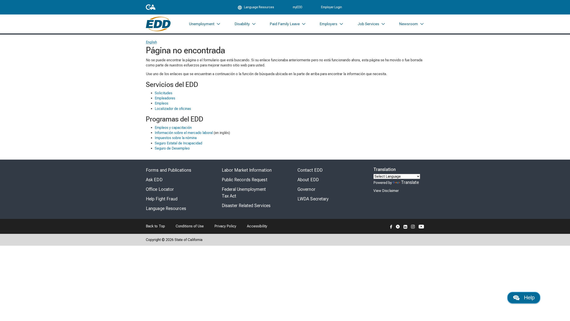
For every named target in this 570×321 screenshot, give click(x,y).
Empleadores (165, 98)
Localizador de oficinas (173, 109)
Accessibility (257, 226)
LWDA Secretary (313, 199)
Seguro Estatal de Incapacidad (178, 143)
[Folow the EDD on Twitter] (398, 226)
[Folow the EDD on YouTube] (421, 226)
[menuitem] (205, 23)
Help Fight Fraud (162, 199)
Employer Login (331, 7)
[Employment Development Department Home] (158, 24)
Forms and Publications (168, 170)
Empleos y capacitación (173, 128)
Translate (410, 182)
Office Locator (160, 189)
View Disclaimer (386, 191)
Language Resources (166, 208)
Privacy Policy (225, 226)
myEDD (297, 7)
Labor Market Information (247, 170)
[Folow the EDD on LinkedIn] (405, 226)
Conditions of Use (190, 226)
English (151, 42)
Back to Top (155, 226)
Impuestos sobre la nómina (176, 138)
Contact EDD (310, 170)
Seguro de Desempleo (172, 148)
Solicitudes (163, 93)
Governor (306, 189)
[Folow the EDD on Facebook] (391, 226)
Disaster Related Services (246, 205)
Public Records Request (244, 179)
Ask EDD (154, 179)
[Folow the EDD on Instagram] (413, 226)
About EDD (308, 179)
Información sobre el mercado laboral (184, 133)
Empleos (161, 103)
